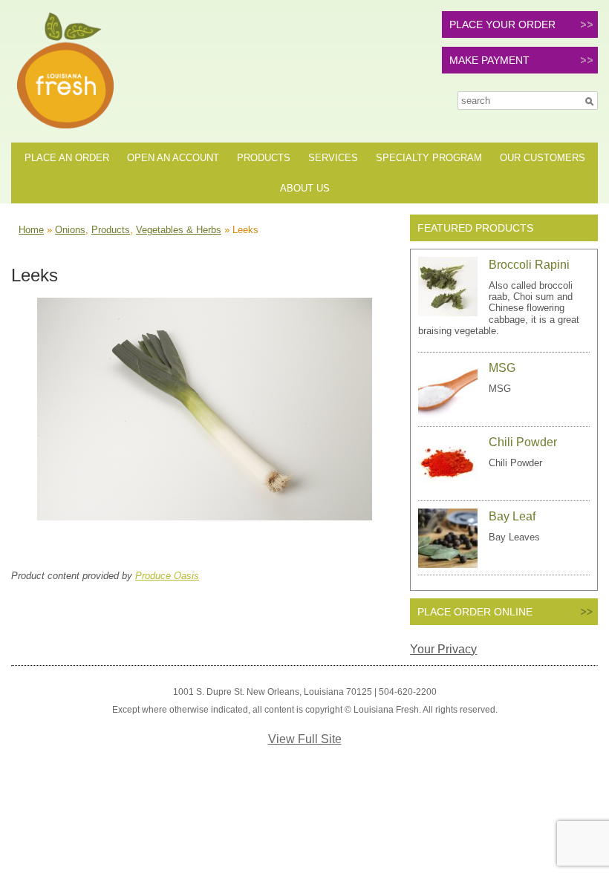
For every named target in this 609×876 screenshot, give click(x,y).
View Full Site (305, 739)
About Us (305, 188)
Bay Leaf (512, 516)
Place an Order (67, 157)
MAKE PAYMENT (489, 60)
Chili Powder (523, 442)
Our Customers (542, 157)
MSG (502, 368)
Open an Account (173, 157)
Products (263, 157)
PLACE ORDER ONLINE (475, 612)
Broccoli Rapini (529, 264)
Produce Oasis (167, 575)
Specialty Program (429, 157)
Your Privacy (443, 649)
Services (333, 157)
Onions (70, 229)
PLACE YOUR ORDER (502, 24)
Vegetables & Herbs (178, 229)
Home (31, 229)
